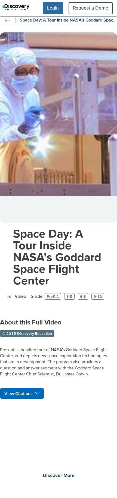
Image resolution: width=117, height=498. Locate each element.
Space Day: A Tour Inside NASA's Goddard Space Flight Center (57, 256)
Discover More (59, 475)
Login (53, 8)
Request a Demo (90, 8)
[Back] (7, 20)
